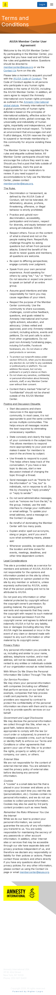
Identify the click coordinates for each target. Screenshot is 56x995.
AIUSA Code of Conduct (15, 949)
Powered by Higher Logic (28, 991)
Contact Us (8, 927)
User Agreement (11, 947)
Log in (42, 4)
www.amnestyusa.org (13, 981)
